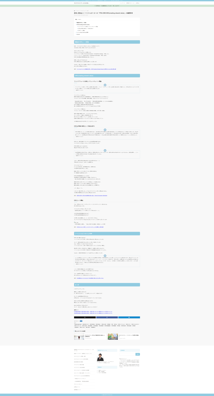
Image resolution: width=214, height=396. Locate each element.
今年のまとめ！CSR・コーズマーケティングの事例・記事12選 (90, 227)
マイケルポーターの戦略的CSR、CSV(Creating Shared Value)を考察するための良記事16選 (96, 69)
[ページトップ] (211, 393)
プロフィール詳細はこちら (104, 362)
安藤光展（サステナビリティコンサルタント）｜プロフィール (84, 350)
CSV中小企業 (84, 325)
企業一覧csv (88, 327)
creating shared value (78, 324)
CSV (87, 10)
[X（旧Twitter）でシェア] (85, 317)
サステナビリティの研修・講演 (80, 356)
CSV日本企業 (123, 325)
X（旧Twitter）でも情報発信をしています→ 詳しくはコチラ (107, 5)
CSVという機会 (81, 30)
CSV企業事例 (90, 325)
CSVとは (115, 324)
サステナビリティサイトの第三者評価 (81, 359)
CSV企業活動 (101, 325)
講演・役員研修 (101, 371)
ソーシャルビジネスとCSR (82, 32)
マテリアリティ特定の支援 (79, 364)
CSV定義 (118, 325)
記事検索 (123, 350)
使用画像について (77, 389)
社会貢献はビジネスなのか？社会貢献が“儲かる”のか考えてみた (90, 278)
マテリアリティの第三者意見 (79, 367)
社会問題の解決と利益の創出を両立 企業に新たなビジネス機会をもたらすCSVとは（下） (93, 313)
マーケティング (83, 10)
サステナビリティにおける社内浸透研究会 (82, 375)
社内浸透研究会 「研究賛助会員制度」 (82, 381)
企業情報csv (93, 327)
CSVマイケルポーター (135, 324)
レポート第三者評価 (102, 372)
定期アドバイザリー (102, 370)
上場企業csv (77, 327)
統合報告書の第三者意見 (78, 361)
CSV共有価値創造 (107, 325)
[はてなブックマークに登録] (129, 317)
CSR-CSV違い (98, 324)
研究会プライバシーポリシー (80, 378)
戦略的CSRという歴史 (81, 22)
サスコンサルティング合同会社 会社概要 (81, 370)
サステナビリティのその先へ (81, 3)
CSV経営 (133, 325)
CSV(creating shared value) (83, 24)
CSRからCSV (104, 324)
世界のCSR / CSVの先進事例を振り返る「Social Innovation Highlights (92, 195)
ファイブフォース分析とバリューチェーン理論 (88, 26)
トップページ (77, 10)
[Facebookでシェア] (107, 317)
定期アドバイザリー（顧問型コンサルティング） (83, 353)
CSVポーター (128, 324)
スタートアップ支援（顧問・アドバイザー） (82, 373)
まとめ (78, 34)
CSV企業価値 (95, 325)
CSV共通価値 (114, 325)
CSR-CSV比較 (92, 324)
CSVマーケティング (78, 325)
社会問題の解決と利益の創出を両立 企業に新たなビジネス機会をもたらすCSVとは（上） (93, 311)
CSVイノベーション (121, 324)
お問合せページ (77, 386)
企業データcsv (82, 327)
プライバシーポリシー (78, 384)
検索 (138, 354)
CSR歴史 (108, 324)
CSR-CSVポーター (86, 324)
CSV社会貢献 (129, 325)
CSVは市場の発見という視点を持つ (85, 28)
